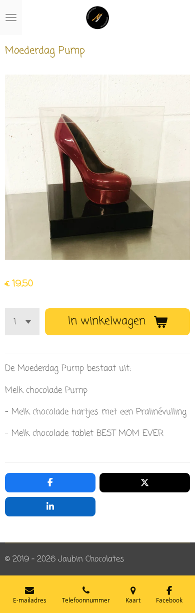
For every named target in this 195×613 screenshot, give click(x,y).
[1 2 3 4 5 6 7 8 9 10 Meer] (22, 321)
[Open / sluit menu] (11, 17)
